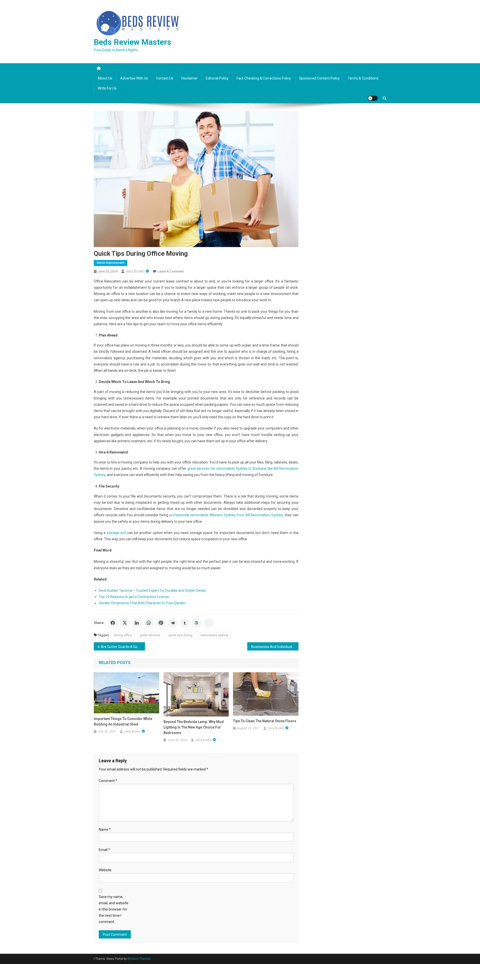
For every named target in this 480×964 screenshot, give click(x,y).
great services (150, 635)
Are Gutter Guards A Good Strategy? (123, 647)
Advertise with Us (134, 78)
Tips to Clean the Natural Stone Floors (264, 721)
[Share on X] (125, 623)
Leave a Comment (171, 271)
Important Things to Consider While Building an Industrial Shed (123, 721)
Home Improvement (110, 262)
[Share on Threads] (197, 623)
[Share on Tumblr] (185, 623)
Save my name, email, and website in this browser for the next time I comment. (113, 909)
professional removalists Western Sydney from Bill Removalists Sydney (226, 515)
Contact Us (164, 78)
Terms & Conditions (363, 78)
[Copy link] (209, 623)
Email (104, 850)
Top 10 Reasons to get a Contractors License (134, 597)
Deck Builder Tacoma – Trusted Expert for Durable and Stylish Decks (152, 590)
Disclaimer (189, 78)
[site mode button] (373, 98)
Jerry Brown (135, 271)
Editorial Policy (217, 78)
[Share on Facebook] (113, 623)
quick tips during (180, 635)
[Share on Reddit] (173, 623)
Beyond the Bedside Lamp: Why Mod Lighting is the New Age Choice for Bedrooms (194, 727)
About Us (105, 78)
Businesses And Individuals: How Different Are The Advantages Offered (274, 647)
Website (105, 870)
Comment (108, 781)
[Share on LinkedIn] (137, 623)
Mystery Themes (139, 958)
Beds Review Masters (132, 42)
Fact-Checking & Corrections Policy (263, 78)
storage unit (116, 533)
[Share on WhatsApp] (149, 623)
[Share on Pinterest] (161, 623)
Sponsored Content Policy (319, 78)
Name (105, 830)
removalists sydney (214, 635)
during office (123, 635)
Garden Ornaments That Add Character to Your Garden (142, 603)
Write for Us (107, 88)
